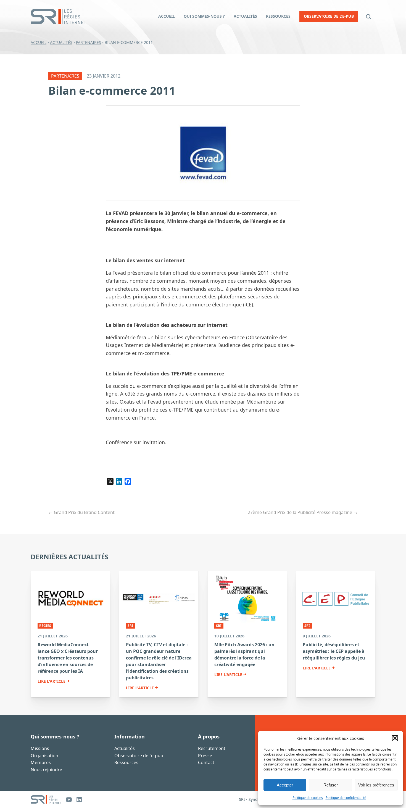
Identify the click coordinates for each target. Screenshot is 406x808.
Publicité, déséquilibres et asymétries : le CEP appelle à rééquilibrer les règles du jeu (334, 651)
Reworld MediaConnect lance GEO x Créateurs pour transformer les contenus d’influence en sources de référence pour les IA (68, 658)
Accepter (285, 785)
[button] (395, 738)
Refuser (330, 785)
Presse (205, 756)
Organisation (44, 756)
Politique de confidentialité (346, 797)
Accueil (38, 42)
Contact (206, 762)
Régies (45, 625)
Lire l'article (51, 681)
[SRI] (46, 799)
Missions (40, 748)
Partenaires (88, 42)
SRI (130, 625)
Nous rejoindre (46, 770)
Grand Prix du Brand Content (81, 512)
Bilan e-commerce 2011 (111, 90)
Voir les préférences (376, 785)
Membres (41, 762)
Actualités (61, 42)
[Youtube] (68, 799)
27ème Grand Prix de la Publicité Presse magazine (303, 512)
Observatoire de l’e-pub (138, 756)
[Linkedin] (79, 799)
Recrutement (211, 748)
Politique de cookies (307, 797)
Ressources (126, 762)
